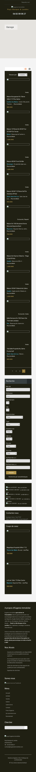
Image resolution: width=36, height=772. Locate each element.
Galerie (8, 702)
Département (10, 400)
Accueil (8, 693)
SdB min (8, 436)
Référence (9, 393)
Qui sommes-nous (11, 713)
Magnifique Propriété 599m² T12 (17, 547)
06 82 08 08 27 (19, 14)
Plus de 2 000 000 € (22, 503)
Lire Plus (26, 550)
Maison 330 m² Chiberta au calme (17, 288)
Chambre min (10, 429)
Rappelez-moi (26, 2)
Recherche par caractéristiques (18, 477)
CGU (19, 758)
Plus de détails (18, 104)
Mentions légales (12, 758)
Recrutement (9, 716)
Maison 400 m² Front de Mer (15, 161)
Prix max (8, 450)
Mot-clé (8, 386)
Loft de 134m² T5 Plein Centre (16, 580)
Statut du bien (10, 414)
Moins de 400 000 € (22, 487)
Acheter (8, 696)
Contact (8, 707)
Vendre (8, 699)
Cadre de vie (9, 704)
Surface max (11, 464)
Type (7, 421)
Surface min (11, 458)
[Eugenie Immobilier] (18, 7)
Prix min (8, 443)
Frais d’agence (10, 710)
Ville (7, 407)
